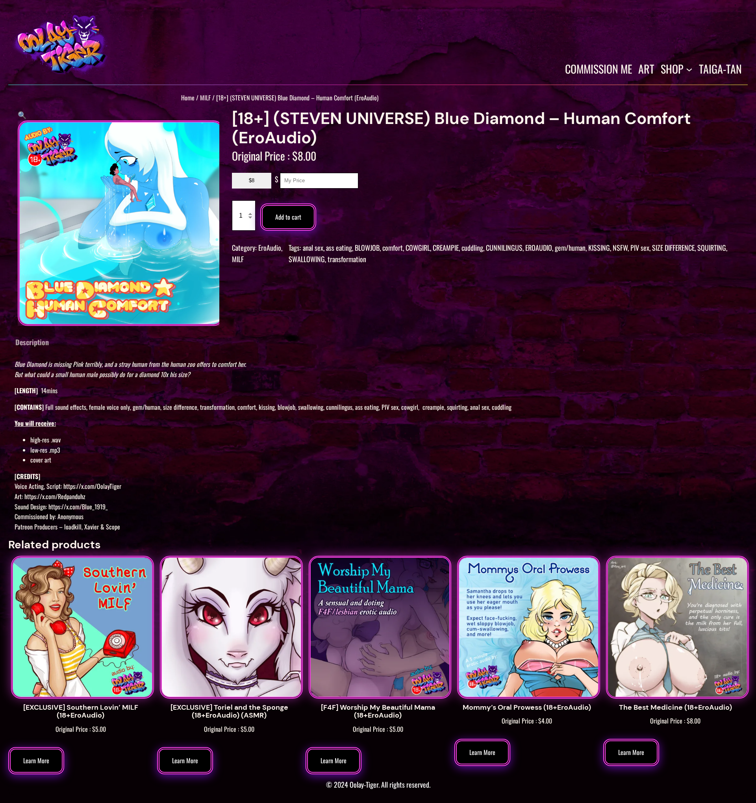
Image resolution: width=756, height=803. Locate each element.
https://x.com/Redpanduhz (54, 496)
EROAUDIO (538, 247)
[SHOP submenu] (689, 69)
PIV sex (639, 247)
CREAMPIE (446, 247)
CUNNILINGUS (504, 247)
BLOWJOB (367, 247)
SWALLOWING (307, 259)
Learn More (36, 760)
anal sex (313, 247)
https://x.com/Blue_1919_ (78, 506)
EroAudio (269, 247)
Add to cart (288, 217)
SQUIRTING (711, 247)
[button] (22, 114)
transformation (347, 259)
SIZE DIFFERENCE (673, 247)
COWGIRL (418, 247)
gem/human (570, 247)
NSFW (620, 247)
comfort (392, 247)
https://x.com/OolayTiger (92, 486)
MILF (205, 97)
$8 (251, 180)
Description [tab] (32, 342)
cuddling (472, 247)
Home (188, 97)
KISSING (599, 247)
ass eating (339, 247)
